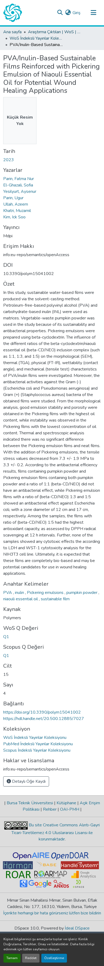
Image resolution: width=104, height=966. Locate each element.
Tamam (12, 958)
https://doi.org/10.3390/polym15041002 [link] (42, 712)
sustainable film (55, 599)
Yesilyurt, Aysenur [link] (19, 191)
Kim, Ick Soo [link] (14, 217)
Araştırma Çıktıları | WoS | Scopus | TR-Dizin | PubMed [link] (54, 32)
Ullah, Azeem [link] (15, 204)
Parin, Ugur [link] (13, 198)
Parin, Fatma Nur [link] (18, 179)
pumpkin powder (82, 593)
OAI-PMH (69, 809)
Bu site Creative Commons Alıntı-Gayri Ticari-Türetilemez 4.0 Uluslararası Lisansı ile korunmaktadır (55, 832)
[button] (12, 12)
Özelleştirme (54, 958)
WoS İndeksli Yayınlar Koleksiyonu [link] (36, 38)
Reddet (31, 958)
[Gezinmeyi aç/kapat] (93, 13)
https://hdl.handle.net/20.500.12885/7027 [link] (43, 719)
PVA (8, 593)
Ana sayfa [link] (12, 32)
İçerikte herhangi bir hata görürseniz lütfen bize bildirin (52, 913)
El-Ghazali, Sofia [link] (18, 185)
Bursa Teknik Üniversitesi (30, 803)
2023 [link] (8, 160)
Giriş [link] (77, 13)
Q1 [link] (6, 637)
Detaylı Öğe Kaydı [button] (28, 781)
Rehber (50, 809)
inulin (20, 593)
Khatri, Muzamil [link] (17, 211)
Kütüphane (66, 803)
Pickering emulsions (46, 593)
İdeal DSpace (77, 928)
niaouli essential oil (21, 599)
